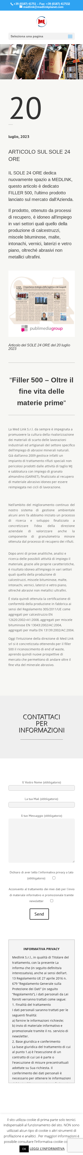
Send (39, 914)
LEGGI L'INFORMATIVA (47, 1148)
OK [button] (24, 1149)
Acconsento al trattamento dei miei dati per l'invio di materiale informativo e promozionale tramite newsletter (42, 895)
